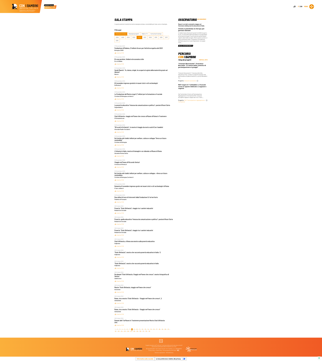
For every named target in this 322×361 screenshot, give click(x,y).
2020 (150, 37)
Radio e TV (145, 34)
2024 (128, 37)
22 (115, 331)
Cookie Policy (159, 350)
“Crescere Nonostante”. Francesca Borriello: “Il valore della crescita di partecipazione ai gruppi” (192, 65)
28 (134, 331)
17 (156, 329)
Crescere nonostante (190, 80)
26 (128, 331)
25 (125, 331)
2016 (117, 40)
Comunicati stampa (155, 34)
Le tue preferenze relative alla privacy (168, 359)
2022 (139, 37)
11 (139, 329)
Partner (320, 28)
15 (151, 329)
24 (122, 331)
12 (142, 329)
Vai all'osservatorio (185, 45)
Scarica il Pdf (120, 53)
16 (153, 329)
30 (140, 331)
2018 (161, 37)
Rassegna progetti (134, 34)
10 (137, 329)
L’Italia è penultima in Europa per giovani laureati (191, 30)
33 (149, 331)
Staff (319, 30)
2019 (156, 37)
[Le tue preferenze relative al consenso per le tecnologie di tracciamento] (319, 358)
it (298, 6)
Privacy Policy (151, 350)
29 (137, 331)
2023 (133, 37)
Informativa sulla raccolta (145, 359)
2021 (145, 37)
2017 (166, 37)
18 (159, 329)
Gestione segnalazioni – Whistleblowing (164, 352)
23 (118, 331)
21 (168, 329)
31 (143, 331)
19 (162, 329)
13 (145, 329)
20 (165, 329)
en (301, 6)
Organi (319, 25)
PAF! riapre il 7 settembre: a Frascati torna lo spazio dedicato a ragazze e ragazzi (192, 86)
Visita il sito (203, 60)
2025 (122, 37)
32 (146, 331)
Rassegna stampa (121, 34)
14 (148, 329)
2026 (117, 37)
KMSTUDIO (173, 350)
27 (131, 331)
